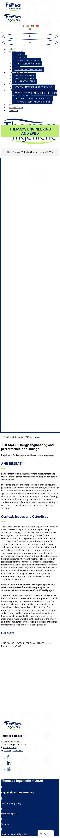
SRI (16, 66)
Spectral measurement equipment (33, 87)
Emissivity (20, 57)
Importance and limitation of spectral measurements (34, 94)
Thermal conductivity (27, 60)
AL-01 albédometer (25, 81)
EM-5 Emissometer (24, 78)
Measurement (16, 52)
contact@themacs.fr (13, 750)
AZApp (27, 834)
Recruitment (16, 107)
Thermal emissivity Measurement (32, 101)
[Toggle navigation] (2, 32)
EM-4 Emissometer (24, 75)
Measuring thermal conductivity (33, 98)
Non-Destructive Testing (28, 69)
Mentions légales (9, 813)
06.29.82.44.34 (9, 747)
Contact (13, 110)
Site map (5, 824)
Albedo (18, 54)
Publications (16, 90)
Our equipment (17, 84)
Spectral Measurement (27, 63)
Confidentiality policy (11, 803)
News (12, 104)
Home (12, 49)
